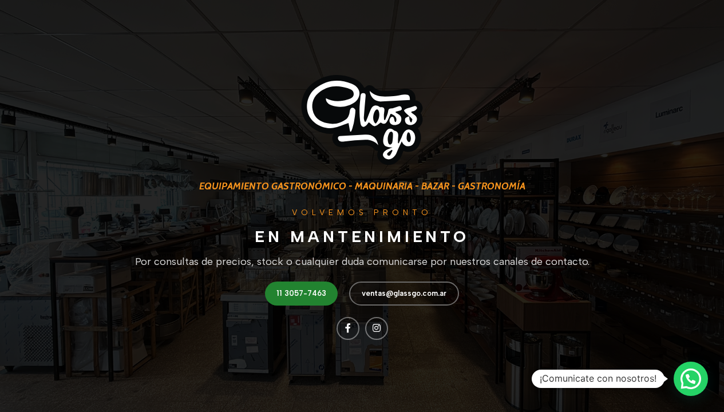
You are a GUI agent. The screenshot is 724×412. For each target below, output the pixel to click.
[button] (691, 379)
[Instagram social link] (376, 328)
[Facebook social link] (348, 328)
